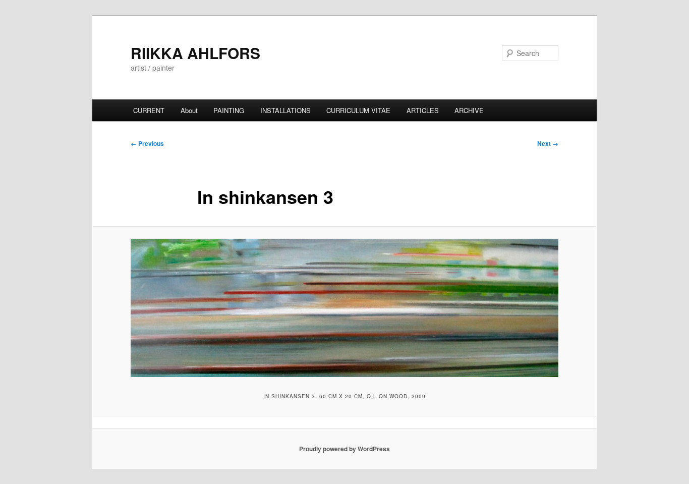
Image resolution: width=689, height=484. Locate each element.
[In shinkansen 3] (344, 308)
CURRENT (148, 110)
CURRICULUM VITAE (358, 110)
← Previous (147, 143)
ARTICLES (423, 110)
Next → (547, 143)
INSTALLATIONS (285, 110)
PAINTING (228, 110)
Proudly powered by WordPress (344, 448)
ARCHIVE (469, 110)
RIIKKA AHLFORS (195, 53)
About (189, 110)
